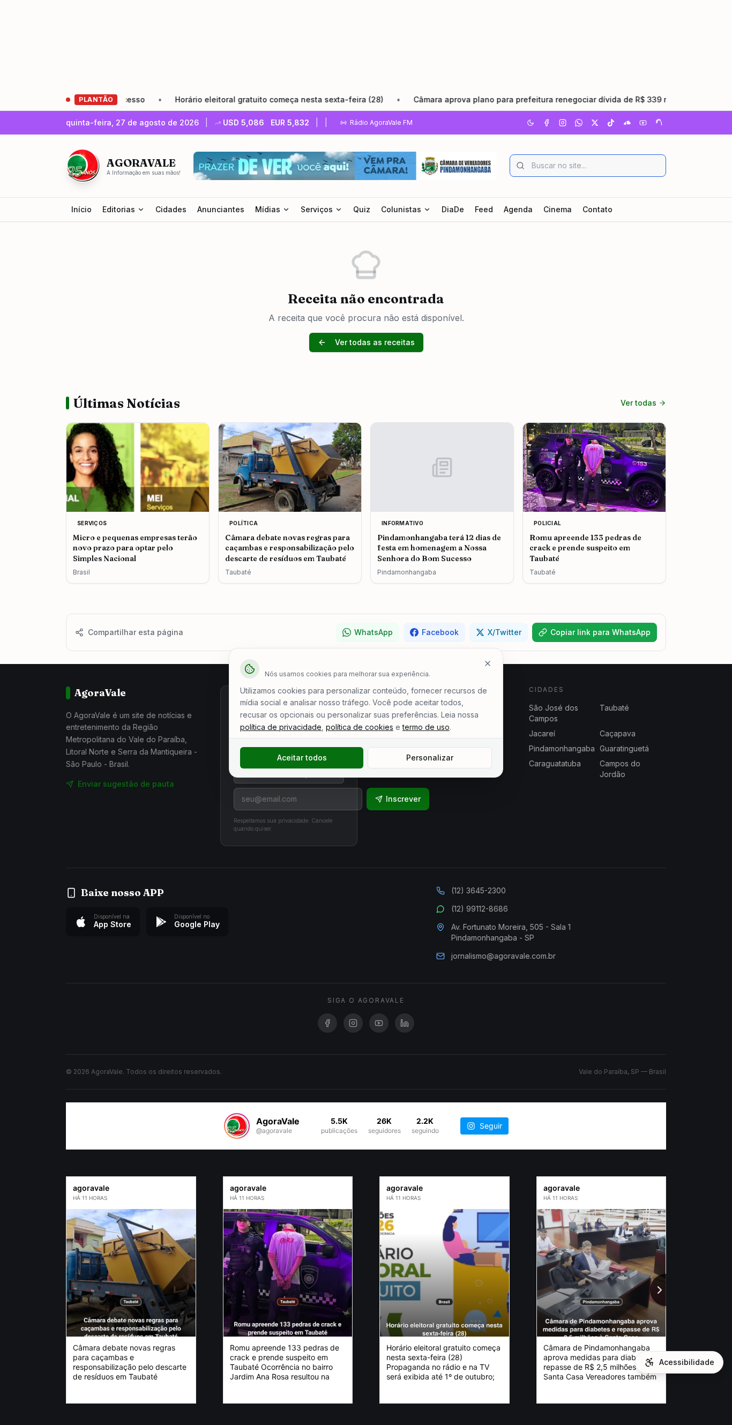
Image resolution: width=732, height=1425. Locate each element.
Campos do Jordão (620, 769)
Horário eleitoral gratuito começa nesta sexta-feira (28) (226, 99)
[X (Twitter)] (595, 123)
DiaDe (453, 209)
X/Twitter (504, 632)
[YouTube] (643, 123)
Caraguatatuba (555, 763)
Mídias (267, 209)
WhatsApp (373, 632)
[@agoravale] (237, 1126)
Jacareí (542, 733)
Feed (484, 209)
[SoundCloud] (627, 123)
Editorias (118, 209)
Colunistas (401, 209)
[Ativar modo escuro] (530, 123)
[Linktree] (659, 123)
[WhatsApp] (579, 123)
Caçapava (618, 733)
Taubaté (614, 707)
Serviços (317, 209)
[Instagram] (563, 123)
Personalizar (429, 757)
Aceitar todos (302, 757)
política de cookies (359, 727)
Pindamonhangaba (562, 748)
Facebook (440, 632)
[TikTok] (611, 123)
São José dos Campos (553, 713)
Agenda (518, 209)
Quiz (361, 209)
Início (81, 209)
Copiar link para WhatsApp (600, 632)
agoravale (91, 1187)
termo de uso (426, 727)
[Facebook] (547, 123)
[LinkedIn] (404, 1023)
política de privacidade (281, 727)
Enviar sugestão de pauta (126, 783)
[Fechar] (487, 663)
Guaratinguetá (624, 748)
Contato (597, 209)
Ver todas (638, 402)
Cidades (170, 209)
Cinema (557, 209)
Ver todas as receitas (375, 342)
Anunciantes (220, 209)
